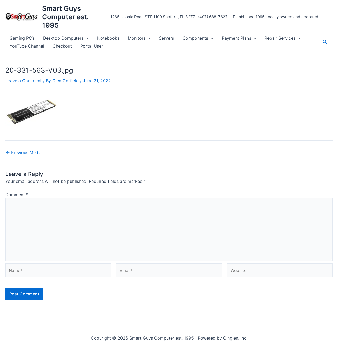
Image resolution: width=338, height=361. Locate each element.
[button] (86, 38)
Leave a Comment (23, 80)
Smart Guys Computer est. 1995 (65, 16)
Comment (16, 194)
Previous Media (24, 152)
